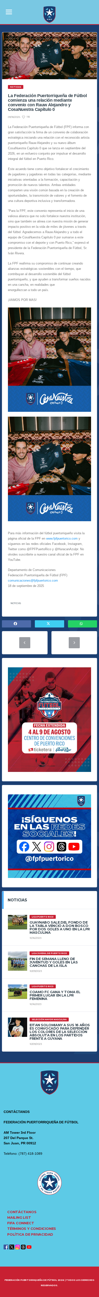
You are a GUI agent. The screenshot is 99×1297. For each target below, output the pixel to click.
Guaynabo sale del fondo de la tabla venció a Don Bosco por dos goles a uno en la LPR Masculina (60, 927)
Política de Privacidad (30, 1234)
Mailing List (19, 1217)
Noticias (16, 603)
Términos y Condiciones (31, 1228)
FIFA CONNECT (20, 1223)
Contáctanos (22, 1212)
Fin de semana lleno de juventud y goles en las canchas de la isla (54, 962)
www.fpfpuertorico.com (62, 538)
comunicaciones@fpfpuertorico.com (33, 580)
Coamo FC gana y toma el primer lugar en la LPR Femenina (55, 995)
